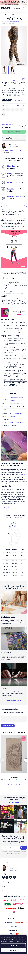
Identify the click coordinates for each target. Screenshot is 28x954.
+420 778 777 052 (14, 8)
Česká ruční (12, 182)
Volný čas (16, 422)
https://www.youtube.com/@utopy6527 (10, 877)
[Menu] (25, 8)
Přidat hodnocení (8, 725)
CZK (17, 8)
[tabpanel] (14, 758)
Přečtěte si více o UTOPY (14, 700)
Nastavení (13, 945)
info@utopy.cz (22, 150)
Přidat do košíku (15, 131)
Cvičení (12, 413)
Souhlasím (13, 950)
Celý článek (6, 507)
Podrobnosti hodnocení (8, 23)
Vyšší (11, 419)
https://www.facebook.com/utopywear (6, 877)
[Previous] (2, 760)
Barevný (12, 416)
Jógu (16, 413)
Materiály (11, 166)
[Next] (26, 760)
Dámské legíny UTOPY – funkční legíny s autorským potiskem (17, 399)
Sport (11, 422)
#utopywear (15, 802)
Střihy (9, 174)
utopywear (3, 877)
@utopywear (14, 877)
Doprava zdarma (14, 196)
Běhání (20, 413)
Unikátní (10, 189)
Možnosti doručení (8, 124)
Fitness (22, 422)
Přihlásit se (23, 848)
